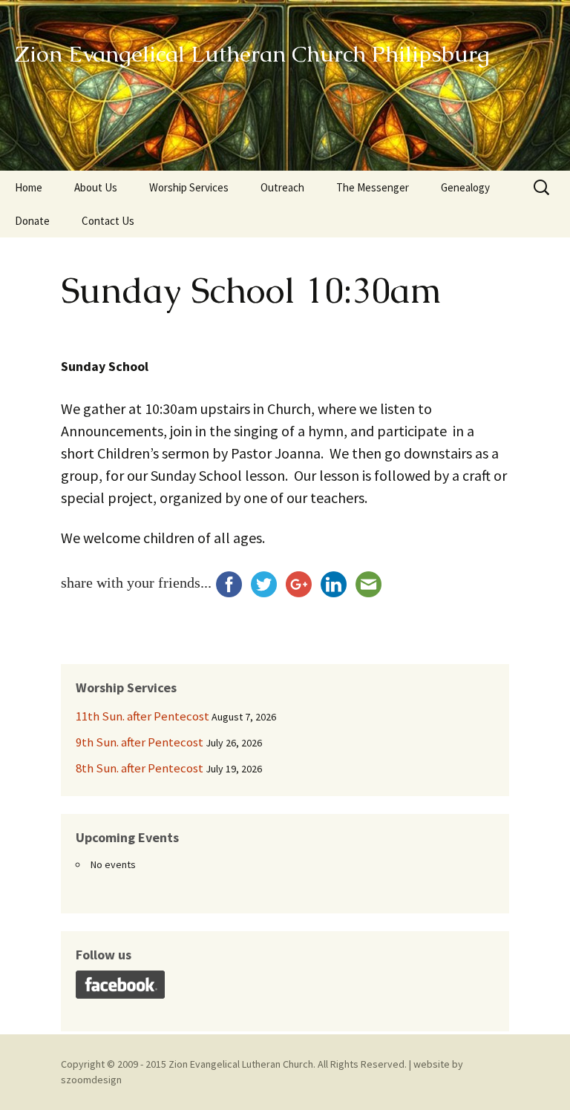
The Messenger (372, 187)
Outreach (282, 187)
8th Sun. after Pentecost (139, 768)
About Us (95, 187)
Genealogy (465, 187)
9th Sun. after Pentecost (139, 742)
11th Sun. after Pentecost (142, 716)
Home (28, 187)
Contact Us (108, 221)
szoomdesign (91, 1079)
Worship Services (189, 187)
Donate (32, 221)
